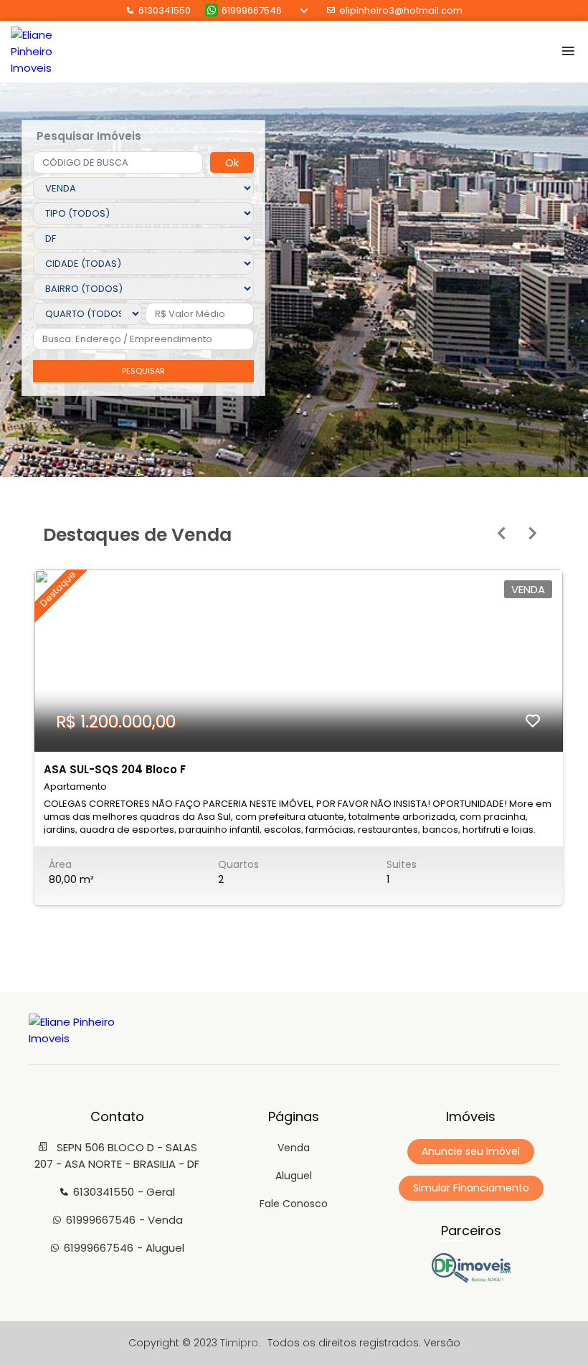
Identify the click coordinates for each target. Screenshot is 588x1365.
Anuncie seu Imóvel (471, 1151)
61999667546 (252, 10)
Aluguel (293, 1175)
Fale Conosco (294, 1203)
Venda (294, 1147)
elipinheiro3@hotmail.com (401, 10)
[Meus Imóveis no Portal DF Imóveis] (471, 1279)
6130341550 (164, 10)
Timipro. (240, 1343)
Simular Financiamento (471, 1188)
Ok (232, 162)
